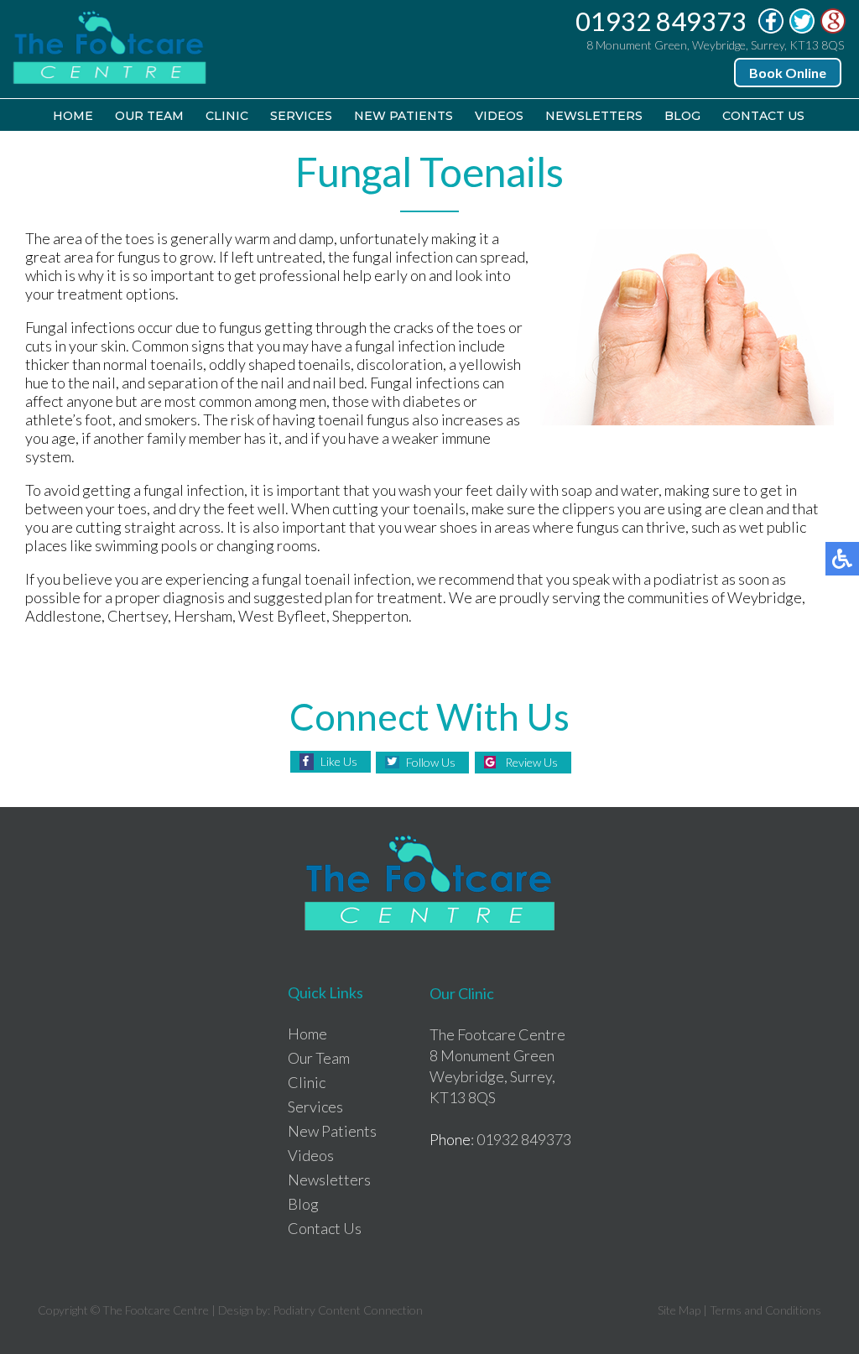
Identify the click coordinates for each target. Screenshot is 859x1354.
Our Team (149, 115)
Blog (682, 115)
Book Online (787, 73)
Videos (499, 115)
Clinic (227, 115)
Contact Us (763, 115)
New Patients (403, 115)
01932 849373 (661, 21)
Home (73, 115)
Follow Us (431, 762)
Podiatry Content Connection (348, 1310)
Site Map (679, 1310)
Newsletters (594, 115)
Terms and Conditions (765, 1310)
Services (301, 115)
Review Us (531, 762)
